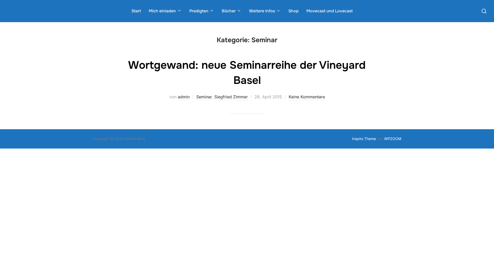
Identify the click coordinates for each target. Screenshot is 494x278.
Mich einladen (162, 11)
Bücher (229, 11)
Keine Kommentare (307, 96)
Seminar (204, 96)
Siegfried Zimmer (231, 96)
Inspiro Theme (364, 138)
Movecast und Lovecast (329, 11)
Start (136, 11)
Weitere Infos (262, 11)
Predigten (198, 11)
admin (184, 96)
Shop (293, 11)
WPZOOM (392, 138)
